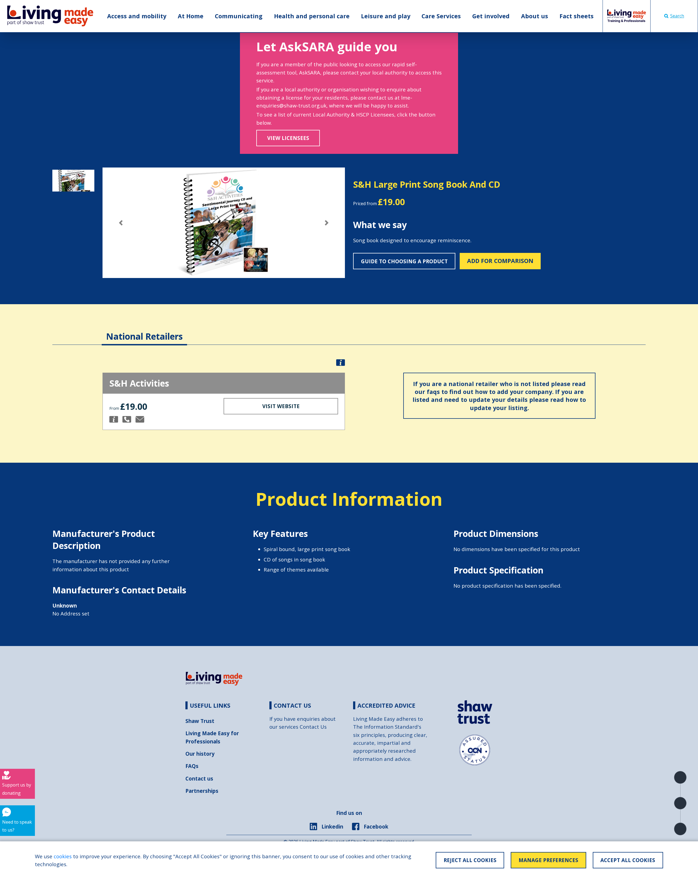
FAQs (191, 766)
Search (677, 16)
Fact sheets (576, 16)
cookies (63, 856)
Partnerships (201, 790)
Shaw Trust (199, 720)
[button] (121, 222)
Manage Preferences (548, 860)
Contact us (199, 778)
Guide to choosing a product (404, 261)
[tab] (144, 331)
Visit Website (281, 406)
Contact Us (313, 726)
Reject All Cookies (470, 860)
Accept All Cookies (627, 860)
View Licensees (288, 137)
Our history (200, 753)
